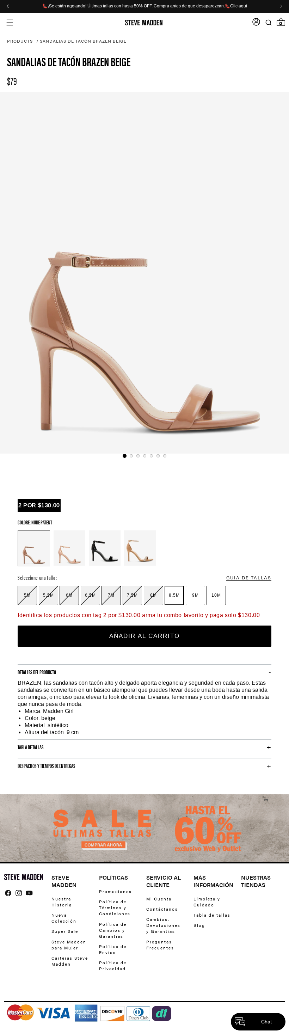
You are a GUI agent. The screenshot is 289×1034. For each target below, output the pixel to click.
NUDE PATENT (34, 548)
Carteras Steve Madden (69, 961)
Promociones (115, 891)
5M (27, 595)
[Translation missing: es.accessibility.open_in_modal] (144, 273)
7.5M (132, 595)
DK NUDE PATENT (69, 548)
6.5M (90, 595)
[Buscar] (268, 23)
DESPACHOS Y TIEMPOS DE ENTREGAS (46, 766)
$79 (12, 80)
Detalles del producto (37, 672)
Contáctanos (162, 909)
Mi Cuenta (159, 899)
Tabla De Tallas (31, 747)
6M (69, 595)
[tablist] (144, 455)
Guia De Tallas (248, 577)
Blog (199, 925)
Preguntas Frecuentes (160, 944)
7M (111, 595)
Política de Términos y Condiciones (114, 907)
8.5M (174, 595)
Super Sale (64, 931)
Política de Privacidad (113, 965)
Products (20, 41)
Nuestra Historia (61, 902)
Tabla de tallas (211, 915)
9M (195, 595)
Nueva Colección (63, 918)
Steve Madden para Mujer (68, 944)
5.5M (48, 595)
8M (153, 595)
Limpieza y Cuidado (206, 902)
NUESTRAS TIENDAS (256, 881)
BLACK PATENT (105, 548)
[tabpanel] (144, 273)
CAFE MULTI (140, 548)
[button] (10, 23)
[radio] (27, 595)
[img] (8, 893)
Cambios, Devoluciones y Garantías (163, 925)
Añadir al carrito (144, 636)
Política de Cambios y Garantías (113, 930)
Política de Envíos (113, 949)
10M (216, 595)
